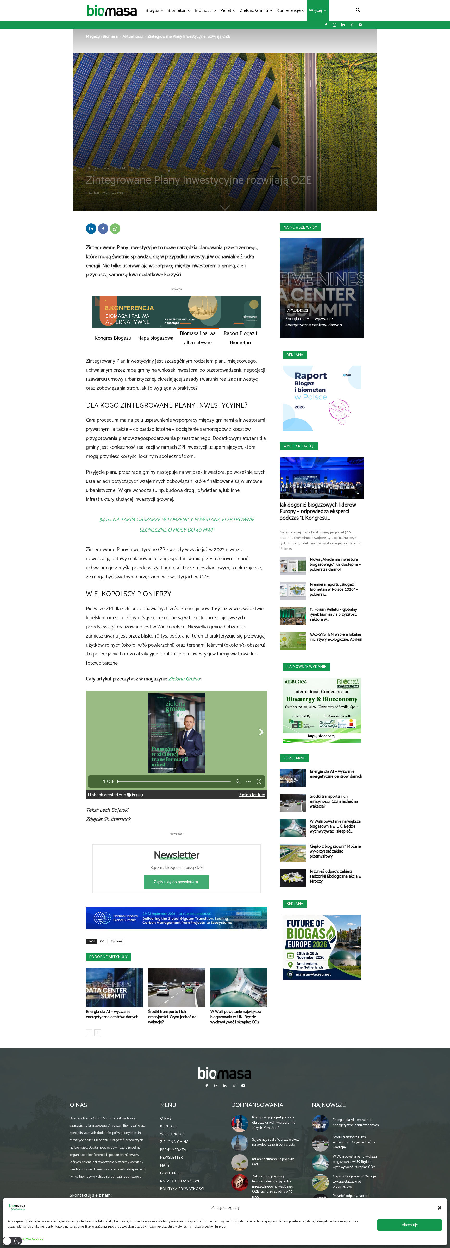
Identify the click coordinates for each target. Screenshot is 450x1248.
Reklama (294, 355)
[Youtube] (360, 25)
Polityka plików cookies (26, 1238)
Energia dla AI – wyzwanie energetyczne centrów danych (112, 1014)
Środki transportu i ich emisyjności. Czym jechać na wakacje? (172, 1017)
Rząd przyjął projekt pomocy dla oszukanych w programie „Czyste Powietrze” (273, 1122)
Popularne (294, 758)
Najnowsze (329, 1105)
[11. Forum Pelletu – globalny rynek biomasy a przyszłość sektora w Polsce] (293, 616)
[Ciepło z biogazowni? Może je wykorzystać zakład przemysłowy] (293, 853)
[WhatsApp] (115, 228)
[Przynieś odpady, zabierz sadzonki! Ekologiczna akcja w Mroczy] (293, 878)
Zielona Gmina (184, 679)
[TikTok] (351, 25)
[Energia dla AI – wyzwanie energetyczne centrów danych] (114, 987)
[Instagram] (334, 25)
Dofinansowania (257, 1105)
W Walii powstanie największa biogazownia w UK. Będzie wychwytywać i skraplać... (335, 826)
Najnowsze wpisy (300, 227)
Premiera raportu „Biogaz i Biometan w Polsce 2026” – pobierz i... (334, 589)
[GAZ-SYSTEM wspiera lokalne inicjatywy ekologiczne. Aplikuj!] (293, 641)
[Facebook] (326, 25)
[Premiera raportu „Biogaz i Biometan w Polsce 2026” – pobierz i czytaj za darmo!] (293, 591)
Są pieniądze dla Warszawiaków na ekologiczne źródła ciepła (275, 1142)
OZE (102, 941)
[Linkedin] (343, 25)
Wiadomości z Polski (115, 168)
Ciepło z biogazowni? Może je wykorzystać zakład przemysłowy (335, 851)
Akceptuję (410, 1225)
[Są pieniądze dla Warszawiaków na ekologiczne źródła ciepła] (239, 1143)
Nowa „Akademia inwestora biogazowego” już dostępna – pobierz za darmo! (335, 564)
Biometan (176, 10)
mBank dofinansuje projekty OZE (273, 1162)
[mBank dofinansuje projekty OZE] (239, 1162)
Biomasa (203, 10)
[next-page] (97, 1032)
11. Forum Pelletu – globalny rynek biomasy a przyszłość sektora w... (333, 614)
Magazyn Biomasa (102, 36)
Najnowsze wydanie (306, 667)
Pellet (226, 10)
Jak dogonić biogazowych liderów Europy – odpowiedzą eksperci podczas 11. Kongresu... (318, 511)
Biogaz (152, 10)
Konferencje (288, 10)
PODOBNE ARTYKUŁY (108, 957)
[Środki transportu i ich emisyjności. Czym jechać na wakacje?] (176, 987)
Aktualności (133, 36)
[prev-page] (89, 1032)
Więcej (315, 10)
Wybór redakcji (298, 446)
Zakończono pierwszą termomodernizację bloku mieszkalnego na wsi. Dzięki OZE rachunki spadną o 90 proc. (272, 1187)
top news (116, 941)
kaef (96, 193)
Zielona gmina (254, 10)
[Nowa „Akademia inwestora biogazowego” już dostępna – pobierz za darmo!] (293, 566)
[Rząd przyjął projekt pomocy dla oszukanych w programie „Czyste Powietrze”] (239, 1123)
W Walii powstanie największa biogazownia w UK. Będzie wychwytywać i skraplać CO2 (235, 1017)
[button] (439, 1208)
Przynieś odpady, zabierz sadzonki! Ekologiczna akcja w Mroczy (335, 876)
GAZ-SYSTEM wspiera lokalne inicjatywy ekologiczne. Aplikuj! (336, 637)
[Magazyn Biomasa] (225, 1073)
